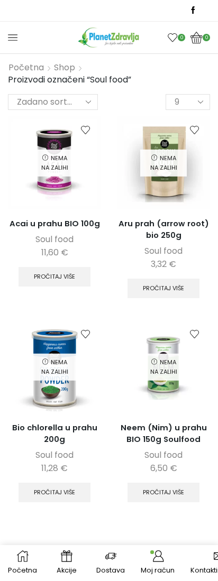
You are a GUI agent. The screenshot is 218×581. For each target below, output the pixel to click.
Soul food (54, 239)
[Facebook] (193, 10)
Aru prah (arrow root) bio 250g (164, 229)
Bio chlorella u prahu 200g (54, 433)
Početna (26, 67)
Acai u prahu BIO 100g (55, 223)
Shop (64, 67)
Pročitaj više (54, 276)
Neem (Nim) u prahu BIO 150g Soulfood (164, 433)
